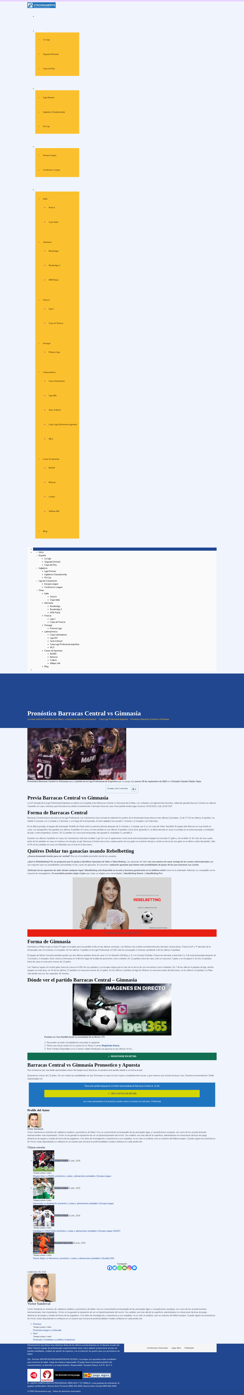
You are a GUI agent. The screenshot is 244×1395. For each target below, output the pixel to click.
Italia (45, 199)
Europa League (49, 155)
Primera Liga (54, 352)
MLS (51, 439)
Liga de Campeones (46, 146)
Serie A (52, 207)
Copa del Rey (49, 68)
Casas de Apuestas (51, 459)
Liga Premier (48, 97)
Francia (46, 300)
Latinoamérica (49, 372)
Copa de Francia (56, 323)
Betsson (52, 482)
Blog (45, 531)
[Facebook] (109, 1267)
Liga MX (53, 395)
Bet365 (52, 468)
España (40, 31)
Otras (39, 190)
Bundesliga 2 (54, 265)
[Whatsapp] (119, 1267)
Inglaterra (41, 89)
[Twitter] (114, 1267)
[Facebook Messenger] (134, 1267)
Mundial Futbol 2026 (63, 1243)
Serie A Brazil (55, 410)
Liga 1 (51, 309)
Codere (52, 497)
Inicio (40, 16)
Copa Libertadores (57, 381)
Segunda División (51, 54)
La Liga (46, 40)
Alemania (47, 242)
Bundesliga (54, 251)
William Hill (54, 511)
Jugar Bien (176, 1348)
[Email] (124, 1267)
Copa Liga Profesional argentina (63, 424)
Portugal (46, 343)
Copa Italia (53, 222)
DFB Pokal (53, 280)
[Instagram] (129, 1267)
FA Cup (46, 126)
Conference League (51, 170)
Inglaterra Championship (54, 112)
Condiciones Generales (157, 1348)
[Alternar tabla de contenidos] (132, 789)
